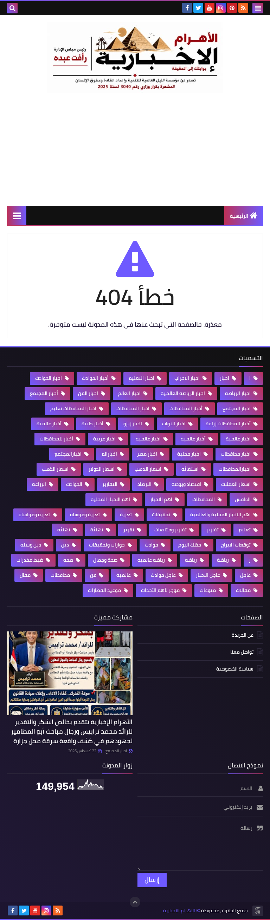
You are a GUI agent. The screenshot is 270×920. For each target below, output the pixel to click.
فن (93, 575)
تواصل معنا (241, 651)
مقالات (244, 590)
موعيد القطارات (105, 590)
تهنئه (64, 529)
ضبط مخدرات (30, 559)
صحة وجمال (105, 559)
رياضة (223, 559)
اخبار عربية (105, 438)
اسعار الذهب (56, 469)
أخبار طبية (93, 423)
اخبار (225, 378)
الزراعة (39, 484)
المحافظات (204, 499)
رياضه (191, 559)
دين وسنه (31, 544)
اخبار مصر (147, 453)
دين (65, 544)
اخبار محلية (189, 453)
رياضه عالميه (151, 559)
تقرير (129, 529)
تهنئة (97, 529)
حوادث (152, 544)
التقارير (110, 484)
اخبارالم (110, 453)
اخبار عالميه (149, 438)
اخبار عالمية (239, 438)
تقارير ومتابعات (171, 529)
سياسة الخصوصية (234, 668)
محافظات (61, 575)
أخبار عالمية (50, 423)
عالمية (124, 575)
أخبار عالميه (194, 438)
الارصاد (145, 484)
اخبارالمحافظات (235, 469)
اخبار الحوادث (49, 378)
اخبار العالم (130, 393)
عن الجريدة (242, 635)
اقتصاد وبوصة (187, 484)
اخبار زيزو (133, 423)
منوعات (208, 590)
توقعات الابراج (236, 544)
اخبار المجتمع (237, 408)
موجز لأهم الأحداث (161, 590)
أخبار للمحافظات (57, 438)
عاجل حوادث (164, 575)
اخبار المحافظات (133, 408)
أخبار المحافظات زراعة (229, 423)
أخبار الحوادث (96, 378)
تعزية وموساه (85, 514)
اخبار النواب (174, 423)
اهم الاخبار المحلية (111, 499)
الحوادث (74, 484)
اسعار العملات (236, 484)
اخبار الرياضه (238, 393)
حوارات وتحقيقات (107, 544)
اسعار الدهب (148, 469)
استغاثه (190, 469)
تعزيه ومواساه (35, 514)
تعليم (245, 529)
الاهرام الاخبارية (179, 910)
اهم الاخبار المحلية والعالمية (221, 514)
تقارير (213, 529)
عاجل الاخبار (208, 575)
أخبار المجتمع (44, 393)
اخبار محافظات (236, 453)
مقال (26, 575)
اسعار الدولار (102, 469)
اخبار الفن (88, 393)
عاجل (246, 575)
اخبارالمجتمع (68, 453)
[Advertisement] (135, 149)
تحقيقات (161, 514)
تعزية (126, 514)
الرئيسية (239, 216)
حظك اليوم (190, 544)
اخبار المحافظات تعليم (73, 408)
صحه (68, 559)
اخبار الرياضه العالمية (183, 393)
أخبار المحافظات (186, 408)
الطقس (243, 499)
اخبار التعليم (142, 378)
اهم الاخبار (161, 499)
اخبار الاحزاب (187, 378)
